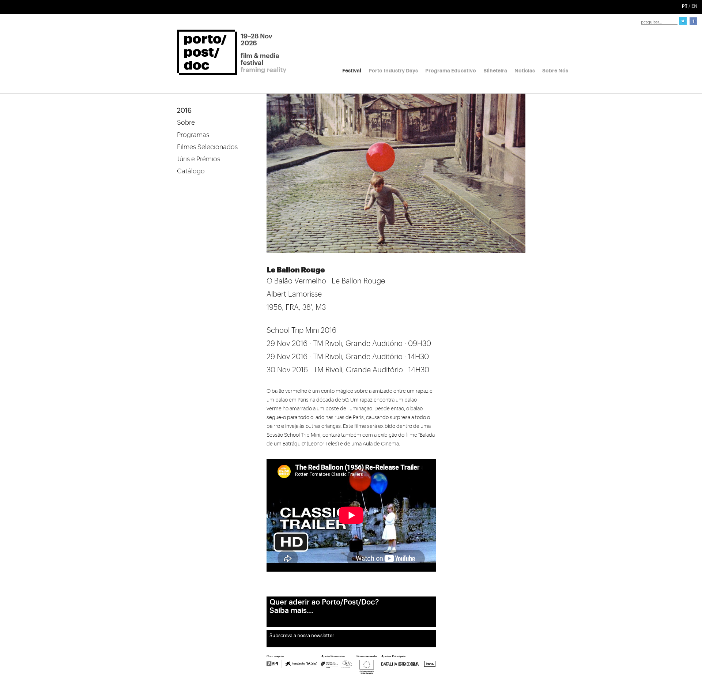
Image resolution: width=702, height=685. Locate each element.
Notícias (524, 70)
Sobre (186, 122)
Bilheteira (495, 70)
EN (694, 6)
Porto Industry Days (393, 70)
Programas (193, 135)
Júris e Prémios (198, 159)
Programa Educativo (450, 70)
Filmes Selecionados (207, 147)
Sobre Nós (555, 70)
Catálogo (191, 171)
